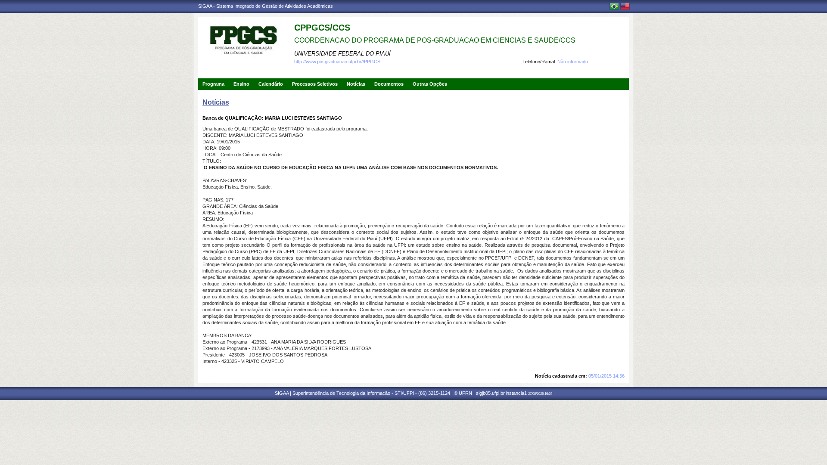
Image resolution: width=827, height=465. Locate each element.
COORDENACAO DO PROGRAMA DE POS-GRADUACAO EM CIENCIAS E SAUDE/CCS (434, 40)
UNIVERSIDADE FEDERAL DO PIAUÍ (342, 53)
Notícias (356, 84)
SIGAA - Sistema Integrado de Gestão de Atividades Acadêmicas (265, 6)
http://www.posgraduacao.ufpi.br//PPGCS (337, 61)
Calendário (270, 84)
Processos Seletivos (315, 84)
